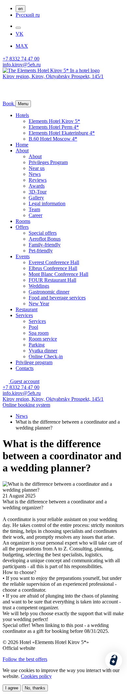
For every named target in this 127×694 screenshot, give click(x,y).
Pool (33, 327)
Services (24, 315)
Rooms (23, 221)
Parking (37, 344)
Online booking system (26, 405)
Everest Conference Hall (54, 262)
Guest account (24, 381)
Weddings (39, 286)
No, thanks (35, 688)
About (22, 150)
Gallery (36, 197)
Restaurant (26, 309)
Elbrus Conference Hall (53, 268)
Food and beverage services (57, 297)
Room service (43, 339)
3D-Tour (38, 192)
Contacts (25, 368)
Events (23, 256)
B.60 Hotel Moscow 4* (53, 139)
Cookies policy (36, 676)
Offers (22, 227)
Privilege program (34, 362)
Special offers (43, 233)
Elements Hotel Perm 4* (54, 127)
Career (35, 215)
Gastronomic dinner (49, 292)
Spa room (39, 333)
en (20, 8)
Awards (37, 186)
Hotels (22, 115)
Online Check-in (46, 356)
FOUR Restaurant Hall (52, 280)
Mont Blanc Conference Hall (58, 274)
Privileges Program (48, 162)
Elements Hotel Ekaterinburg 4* (62, 133)
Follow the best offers (25, 659)
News (35, 174)
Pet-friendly (41, 250)
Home (22, 144)
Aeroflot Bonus (45, 239)
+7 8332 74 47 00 (21, 58)
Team (34, 209)
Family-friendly (45, 244)
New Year (39, 303)
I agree (11, 688)
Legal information (47, 203)
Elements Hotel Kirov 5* (54, 121)
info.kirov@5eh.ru (22, 64)
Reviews (38, 180)
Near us (37, 168)
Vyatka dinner (43, 350)
